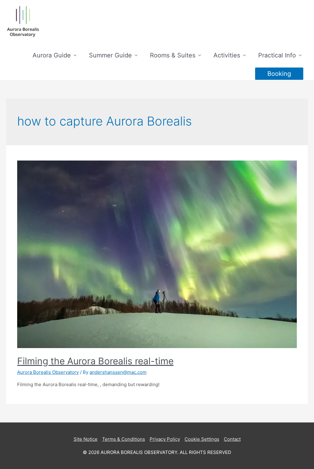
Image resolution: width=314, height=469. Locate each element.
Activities (226, 55)
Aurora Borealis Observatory (48, 372)
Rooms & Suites (172, 55)
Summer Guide (110, 55)
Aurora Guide (52, 55)
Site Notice (86, 439)
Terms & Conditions (123, 439)
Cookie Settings (202, 439)
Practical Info (277, 55)
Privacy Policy (165, 439)
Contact (232, 439)
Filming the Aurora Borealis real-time (95, 360)
